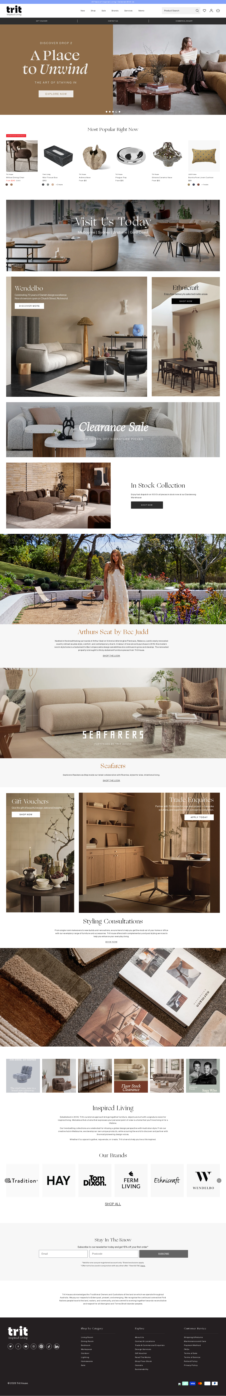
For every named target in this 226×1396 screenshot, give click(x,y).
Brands (115, 10)
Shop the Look (111, 655)
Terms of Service (192, 1357)
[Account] (211, 10)
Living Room (87, 1337)
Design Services (143, 1349)
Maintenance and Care (195, 1341)
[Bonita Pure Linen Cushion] (204, 153)
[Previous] (7, 1180)
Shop (93, 10)
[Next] (219, 1180)
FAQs (186, 1349)
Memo (141, 10)
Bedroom (85, 1345)
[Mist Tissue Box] (58, 153)
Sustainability (141, 1369)
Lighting (85, 1357)
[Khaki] (189, 185)
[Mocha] (6, 185)
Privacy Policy (191, 1365)
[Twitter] (10, 1346)
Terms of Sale (190, 1353)
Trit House (22, 1383)
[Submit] (197, 10)
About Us (139, 1337)
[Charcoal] (43, 185)
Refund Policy (190, 1361)
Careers (139, 1365)
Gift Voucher (141, 1353)
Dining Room (87, 1341)
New (83, 10)
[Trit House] (14, 10)
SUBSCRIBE (163, 1253)
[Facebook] (18, 1346)
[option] (113, 2)
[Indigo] (193, 185)
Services (128, 10)
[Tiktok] (49, 1346)
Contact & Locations (145, 1341)
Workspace (86, 1349)
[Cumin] (11, 185)
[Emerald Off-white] (48, 185)
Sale (104, 10)
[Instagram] (33, 1346)
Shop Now (147, 505)
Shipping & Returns (193, 1337)
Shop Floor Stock (143, 1361)
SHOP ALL (113, 1204)
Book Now (111, 942)
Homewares (87, 1361)
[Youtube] (26, 1346)
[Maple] (198, 185)
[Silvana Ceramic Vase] (167, 153)
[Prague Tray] (131, 153)
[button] (106, 111)
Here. (143, 1265)
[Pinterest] (41, 1346)
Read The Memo (143, 1357)
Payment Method (192, 1345)
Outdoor (85, 1353)
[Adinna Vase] (95, 153)
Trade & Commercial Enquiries (150, 1345)
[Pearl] (52, 185)
